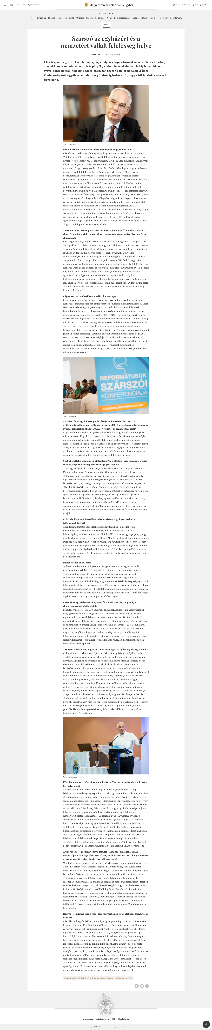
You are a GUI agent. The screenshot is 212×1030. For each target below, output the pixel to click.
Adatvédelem (102, 1019)
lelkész (102, 978)
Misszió (51, 17)
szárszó (96, 978)
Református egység (95, 17)
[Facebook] (137, 986)
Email (177, 5)
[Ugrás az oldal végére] (206, 1024)
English (16, 5)
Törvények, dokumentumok (31, 5)
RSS (113, 1019)
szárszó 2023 (127, 978)
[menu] (5, 5)
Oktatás (80, 17)
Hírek (106, 24)
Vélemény (177, 17)
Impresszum (88, 1019)
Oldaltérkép (123, 1019)
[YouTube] (142, 986)
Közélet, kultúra (139, 17)
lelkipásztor (110, 978)
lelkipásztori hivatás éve (78, 978)
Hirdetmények (164, 17)
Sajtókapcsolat (200, 5)
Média (152, 17)
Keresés (186, 5)
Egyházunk (40, 17)
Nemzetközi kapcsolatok (118, 17)
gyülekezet (118, 978)
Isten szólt (106, 13)
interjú (90, 978)
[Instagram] (147, 986)
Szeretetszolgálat (66, 17)
